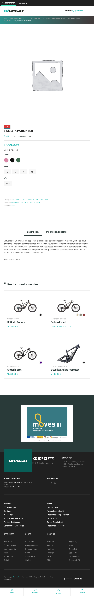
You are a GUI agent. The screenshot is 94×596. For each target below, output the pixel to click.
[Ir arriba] (82, 590)
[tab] (33, 233)
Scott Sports (14, 18)
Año (5, 178)
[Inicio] (12, 590)
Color (6, 154)
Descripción (33, 231)
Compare (13, 334)
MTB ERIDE (24, 202)
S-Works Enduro (16, 322)
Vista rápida (17, 334)
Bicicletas (15, 202)
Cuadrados (16, 577)
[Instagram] (52, 483)
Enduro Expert (58, 322)
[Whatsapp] (55, 483)
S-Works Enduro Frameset (65, 370)
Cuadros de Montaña (59, 366)
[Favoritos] (35, 590)
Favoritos (35, 592)
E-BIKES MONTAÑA (59, 18)
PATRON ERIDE (34, 202)
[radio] (6, 160)
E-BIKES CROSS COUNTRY (23, 199)
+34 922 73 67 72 (43, 458)
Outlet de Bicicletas (58, 319)
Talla (6, 166)
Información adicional (56, 231)
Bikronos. (37, 577)
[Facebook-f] (48, 483)
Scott (6, 136)
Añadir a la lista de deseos (10, 334)
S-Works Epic (14, 370)
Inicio (6, 18)
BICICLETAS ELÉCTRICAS (40, 18)
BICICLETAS (24, 18)
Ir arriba (82, 592)
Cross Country (13, 319)
